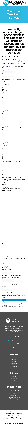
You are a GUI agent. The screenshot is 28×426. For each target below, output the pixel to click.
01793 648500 (15, 343)
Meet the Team (14, 377)
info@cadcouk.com (15, 341)
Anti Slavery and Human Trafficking (14, 419)
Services (14, 361)
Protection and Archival (14, 397)
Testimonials (14, 378)
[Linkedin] (13, 347)
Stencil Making (14, 399)
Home (14, 358)
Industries (14, 363)
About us (14, 365)
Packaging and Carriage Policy (14, 415)
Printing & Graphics (14, 395)
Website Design (19, 422)
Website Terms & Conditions (14, 413)
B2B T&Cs (14, 417)
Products (14, 359)
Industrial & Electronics (14, 394)
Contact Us (14, 366)
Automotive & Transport (14, 392)
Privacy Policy (14, 412)
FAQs (14, 380)
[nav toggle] (25, 3)
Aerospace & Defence (14, 390)
